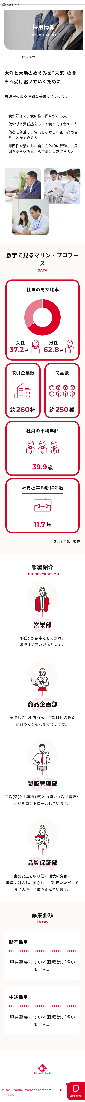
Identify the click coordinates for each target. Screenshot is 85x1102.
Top (6, 57)
